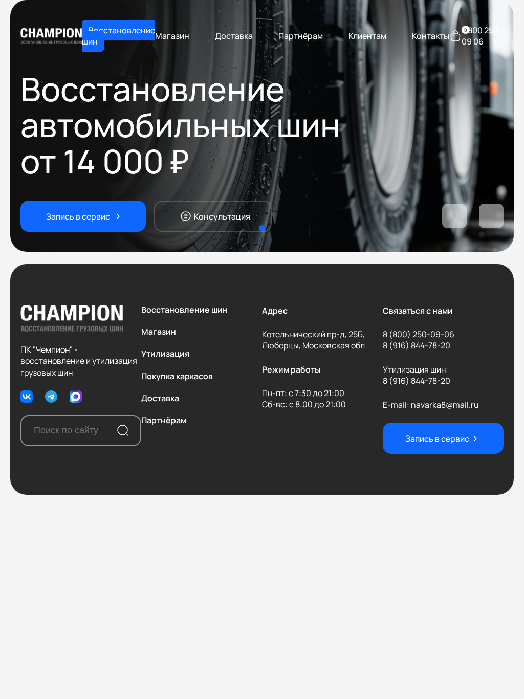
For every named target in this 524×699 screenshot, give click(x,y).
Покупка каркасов (177, 376)
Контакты (430, 35)
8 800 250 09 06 (480, 36)
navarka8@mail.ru (445, 404)
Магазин (172, 35)
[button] (454, 216)
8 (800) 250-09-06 (418, 334)
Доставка (234, 35)
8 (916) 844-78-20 (416, 345)
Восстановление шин (118, 36)
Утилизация (165, 353)
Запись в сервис (78, 216)
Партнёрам (300, 35)
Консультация (222, 216)
